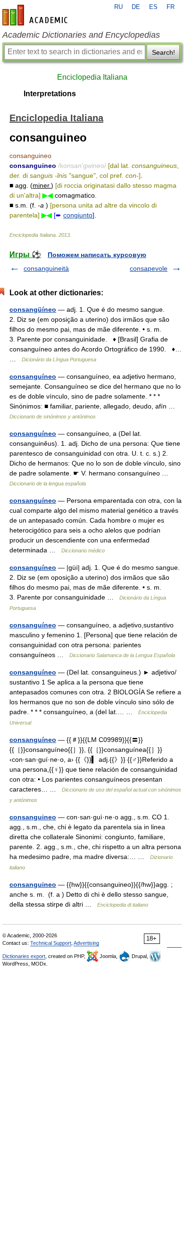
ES (153, 7)
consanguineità (46, 268)
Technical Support (50, 943)
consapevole (148, 268)
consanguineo (32, 817)
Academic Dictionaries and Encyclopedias (81, 35)
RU (118, 7)
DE (136, 7)
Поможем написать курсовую (97, 254)
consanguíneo (32, 376)
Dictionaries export (23, 956)
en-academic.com (36, 15)
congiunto (77, 215)
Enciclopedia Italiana (92, 77)
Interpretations (50, 94)
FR (171, 7)
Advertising (86, 943)
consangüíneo (32, 309)
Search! (163, 52)
